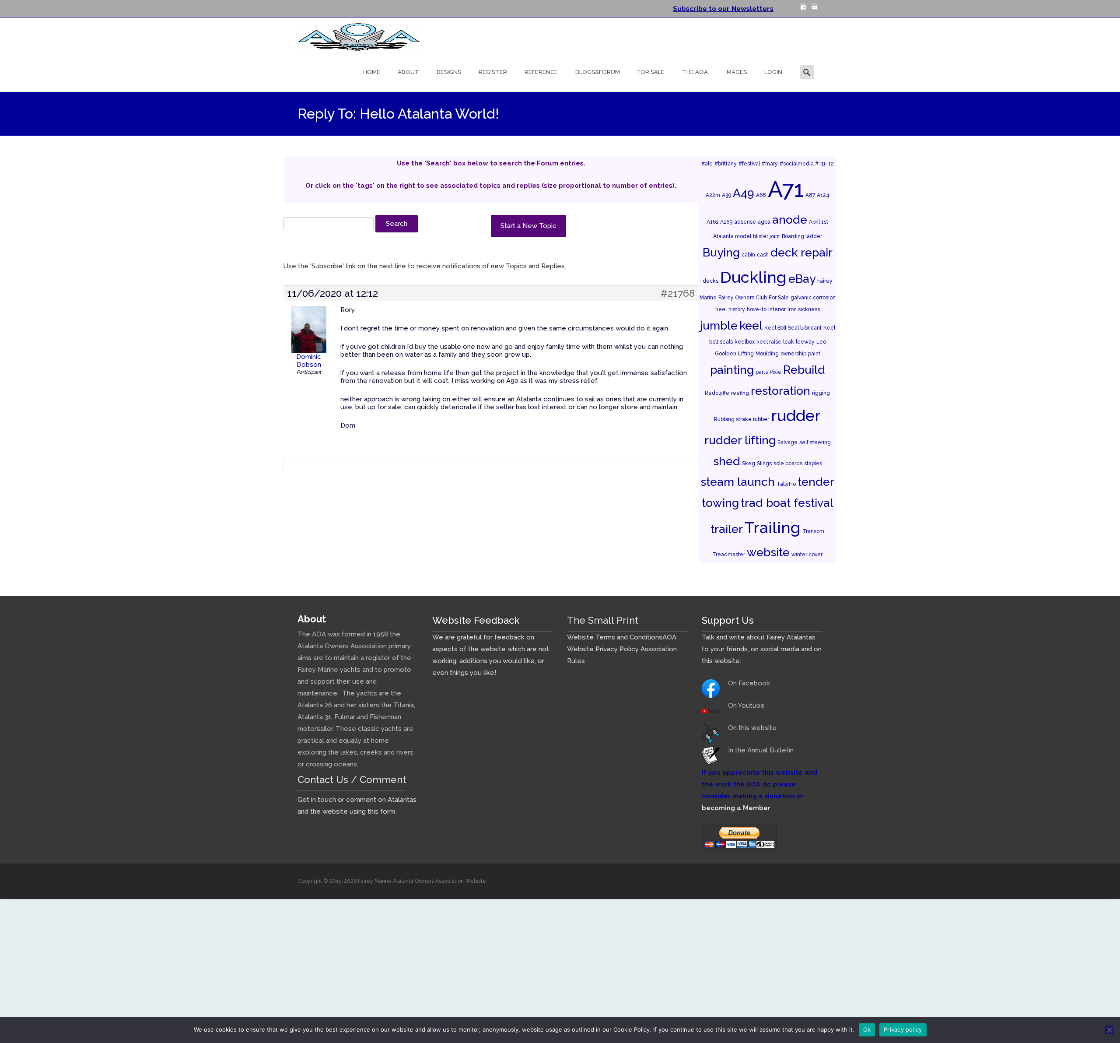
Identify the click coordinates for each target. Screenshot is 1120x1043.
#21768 (678, 293)
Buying (721, 252)
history (736, 309)
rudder (796, 415)
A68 (761, 195)
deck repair (801, 252)
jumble (719, 325)
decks (710, 281)
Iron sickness (804, 309)
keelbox (745, 342)
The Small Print (602, 620)
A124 (823, 195)
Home (371, 72)
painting (732, 369)
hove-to (756, 309)
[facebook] (803, 10)
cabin (748, 255)
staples (813, 463)
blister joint (766, 236)
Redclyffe (717, 393)
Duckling (753, 277)
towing (720, 502)
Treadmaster (728, 554)
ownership (793, 354)
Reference (541, 72)
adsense (745, 222)
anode (789, 219)
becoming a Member (736, 808)
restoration (780, 390)
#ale (707, 164)
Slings (764, 463)
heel (721, 309)
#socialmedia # (799, 164)
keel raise (768, 342)
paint (814, 354)
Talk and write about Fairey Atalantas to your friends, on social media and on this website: (762, 649)
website (768, 552)
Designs (449, 72)
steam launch (737, 481)
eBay (802, 278)
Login (773, 72)
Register (493, 72)
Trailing (773, 527)
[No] (1109, 1029)
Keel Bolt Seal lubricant (793, 328)
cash (763, 255)
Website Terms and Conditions (614, 637)
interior (777, 309)
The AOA (695, 72)
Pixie (775, 372)
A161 (712, 222)
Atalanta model (732, 236)
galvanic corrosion (813, 298)
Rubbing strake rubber (741, 419)
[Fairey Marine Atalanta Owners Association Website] (352, 35)
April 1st (818, 222)
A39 (726, 195)
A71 (786, 189)
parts (762, 372)
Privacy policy (903, 1029)
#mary (770, 164)
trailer (726, 529)
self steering (815, 442)
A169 (726, 222)
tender (816, 481)
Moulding (767, 354)
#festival (749, 164)
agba (764, 222)
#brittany (725, 164)
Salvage (787, 442)
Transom (813, 531)
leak (788, 342)
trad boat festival (787, 502)
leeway (805, 342)
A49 (743, 193)
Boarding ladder (802, 236)
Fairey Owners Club (742, 298)
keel (751, 325)
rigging (821, 393)
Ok (867, 1029)
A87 (810, 195)
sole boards (788, 463)
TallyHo (786, 484)
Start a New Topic (528, 226)
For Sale (651, 72)
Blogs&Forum (597, 72)
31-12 (827, 164)
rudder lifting (740, 440)
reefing (740, 393)
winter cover (806, 554)
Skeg (748, 463)
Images (736, 72)
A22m (713, 195)
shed (726, 461)
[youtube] (814, 10)
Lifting (746, 354)
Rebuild (804, 369)
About (408, 72)
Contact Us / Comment (352, 779)
